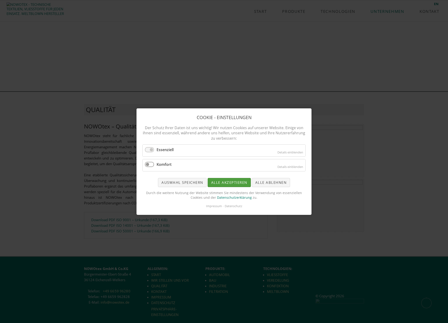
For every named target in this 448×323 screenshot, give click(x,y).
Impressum (214, 206)
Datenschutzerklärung (235, 197)
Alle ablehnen (271, 182)
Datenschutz (233, 206)
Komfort (164, 164)
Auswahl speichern (182, 182)
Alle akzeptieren (229, 182)
